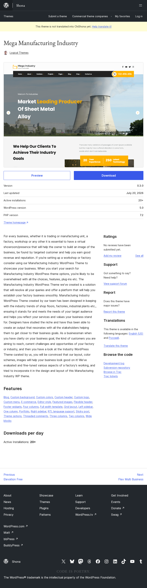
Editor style (44, 401)
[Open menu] (141, 5)
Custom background (22, 397)
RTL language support (61, 411)
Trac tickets (111, 376)
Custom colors (44, 397)
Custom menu (12, 401)
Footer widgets (13, 406)
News (7, 502)
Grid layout (70, 406)
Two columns (76, 416)
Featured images (62, 401)
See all (139, 255)
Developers (82, 508)
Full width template (51, 406)
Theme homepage (15, 222)
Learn (79, 495)
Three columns (58, 416)
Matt (9, 532)
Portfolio (24, 411)
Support (80, 502)
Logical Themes (19, 52)
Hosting (9, 508)
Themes (8, 16)
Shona (16, 561)
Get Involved (119, 495)
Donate (118, 508)
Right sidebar (38, 411)
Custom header (63, 397)
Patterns (45, 514)
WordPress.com (16, 526)
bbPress (11, 539)
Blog (6, 397)
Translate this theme (116, 345)
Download (109, 175)
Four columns (31, 406)
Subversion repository (117, 367)
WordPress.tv (86, 514)
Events (115, 502)
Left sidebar (86, 406)
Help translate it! (102, 26)
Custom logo (81, 397)
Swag (116, 514)
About (7, 495)
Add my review (112, 255)
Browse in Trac (112, 371)
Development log (114, 363)
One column (11, 411)
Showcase (46, 495)
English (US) (136, 333)
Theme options (13, 416)
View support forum (115, 283)
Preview (37, 175)
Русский (114, 337)
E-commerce (28, 401)
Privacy (8, 514)
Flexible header (83, 401)
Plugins (44, 508)
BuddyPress (13, 545)
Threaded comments (35, 416)
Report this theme (114, 311)
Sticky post (82, 411)
